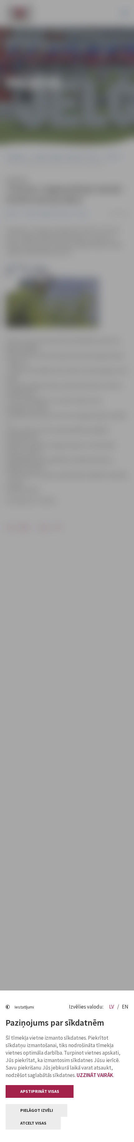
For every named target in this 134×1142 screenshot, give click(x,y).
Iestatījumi (24, 1007)
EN (125, 1006)
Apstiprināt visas (39, 1091)
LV (112, 1006)
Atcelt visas (33, 1123)
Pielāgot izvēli (36, 1110)
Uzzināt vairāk (95, 1075)
